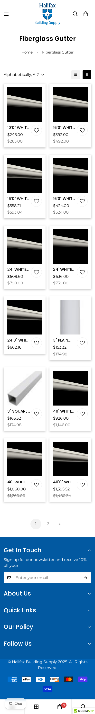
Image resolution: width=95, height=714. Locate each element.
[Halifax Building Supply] (47, 13)
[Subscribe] (85, 577)
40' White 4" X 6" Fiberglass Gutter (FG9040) (18, 482)
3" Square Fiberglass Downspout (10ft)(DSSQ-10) (18, 411)
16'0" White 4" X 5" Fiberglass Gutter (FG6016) (64, 128)
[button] (85, 13)
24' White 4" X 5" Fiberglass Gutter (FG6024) (18, 269)
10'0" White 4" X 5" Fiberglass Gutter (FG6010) (18, 128)
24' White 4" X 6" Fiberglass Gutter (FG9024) (64, 269)
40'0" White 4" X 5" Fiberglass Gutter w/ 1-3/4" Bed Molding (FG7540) (64, 482)
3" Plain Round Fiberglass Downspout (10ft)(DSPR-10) (64, 340)
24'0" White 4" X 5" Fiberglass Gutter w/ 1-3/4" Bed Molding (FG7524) (18, 340)
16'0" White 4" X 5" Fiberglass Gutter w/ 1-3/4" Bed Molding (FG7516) (18, 199)
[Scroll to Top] (86, 688)
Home (27, 52)
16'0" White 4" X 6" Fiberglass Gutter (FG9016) (64, 199)
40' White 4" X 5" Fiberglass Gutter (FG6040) (64, 411)
